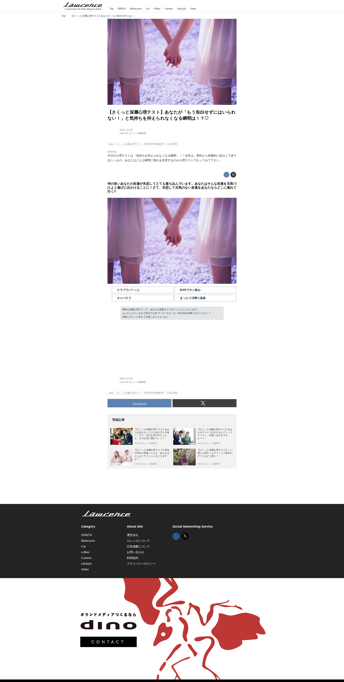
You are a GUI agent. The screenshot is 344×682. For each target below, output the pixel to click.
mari (122, 133)
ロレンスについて (138, 540)
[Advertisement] (134, 346)
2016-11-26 (126, 129)
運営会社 (132, 535)
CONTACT (108, 642)
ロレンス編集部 (137, 133)
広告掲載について (138, 546)
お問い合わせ (135, 552)
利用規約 (132, 557)
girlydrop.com (228, 103)
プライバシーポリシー (141, 563)
